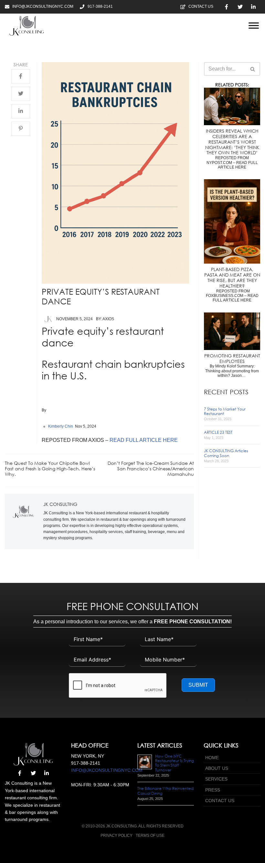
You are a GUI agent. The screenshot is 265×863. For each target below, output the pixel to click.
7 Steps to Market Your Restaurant (225, 411)
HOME (212, 757)
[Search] (253, 69)
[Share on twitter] (20, 94)
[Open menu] (253, 25)
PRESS (212, 789)
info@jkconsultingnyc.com (107, 770)
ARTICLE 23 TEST (218, 432)
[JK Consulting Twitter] (240, 7)
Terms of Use (150, 835)
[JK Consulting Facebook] (226, 7)
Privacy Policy (116, 835)
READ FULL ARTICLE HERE (144, 440)
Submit (198, 685)
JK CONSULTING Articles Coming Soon (226, 453)
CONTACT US (219, 800)
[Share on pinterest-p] (20, 129)
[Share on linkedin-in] (20, 111)
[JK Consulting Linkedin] (253, 7)
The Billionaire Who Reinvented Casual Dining (165, 790)
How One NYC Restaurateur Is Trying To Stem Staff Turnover (174, 763)
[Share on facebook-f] (20, 76)
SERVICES (216, 778)
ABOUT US (216, 768)
